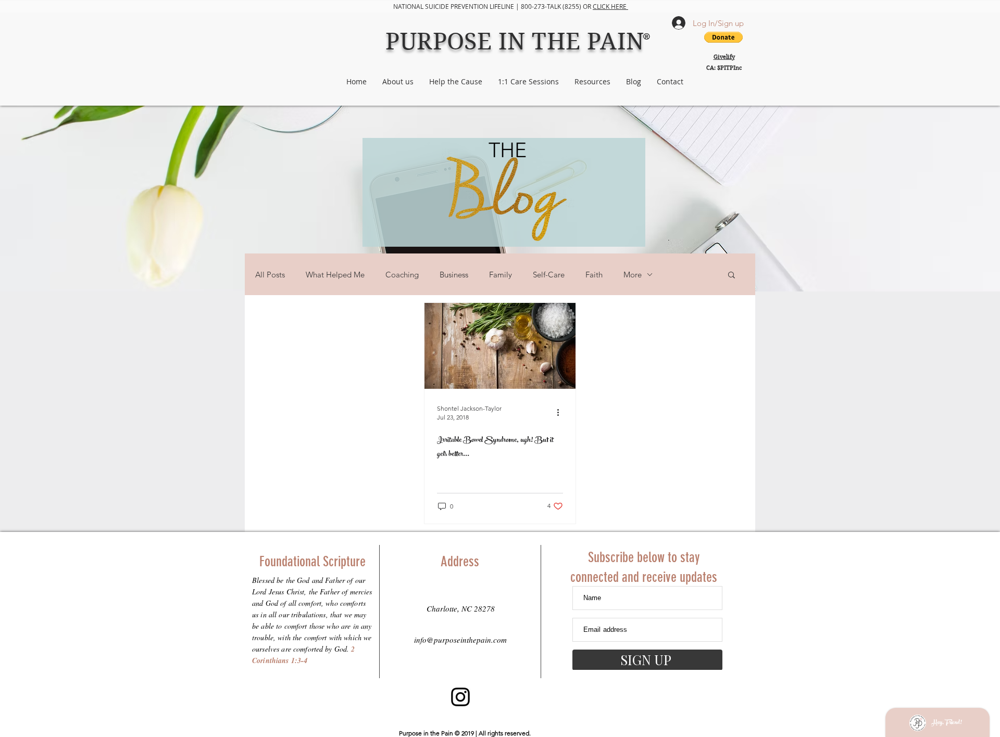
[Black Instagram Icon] (460, 696)
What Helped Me (335, 274)
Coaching (402, 274)
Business (454, 274)
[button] (731, 275)
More (632, 274)
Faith (594, 274)
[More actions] (561, 412)
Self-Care (549, 274)
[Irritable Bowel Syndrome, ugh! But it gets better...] (500, 346)
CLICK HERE (610, 6)
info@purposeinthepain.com (460, 639)
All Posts (270, 274)
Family (500, 274)
